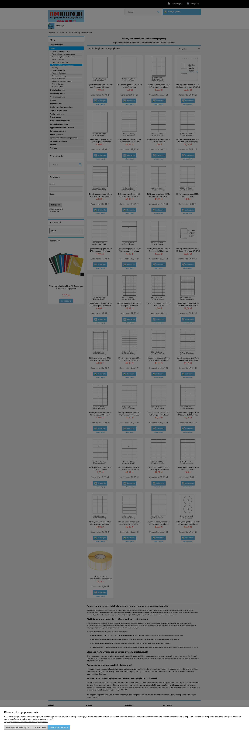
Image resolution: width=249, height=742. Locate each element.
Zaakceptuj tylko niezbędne (17, 727)
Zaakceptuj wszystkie (59, 727)
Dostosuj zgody (39, 727)
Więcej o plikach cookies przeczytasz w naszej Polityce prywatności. (26, 722)
